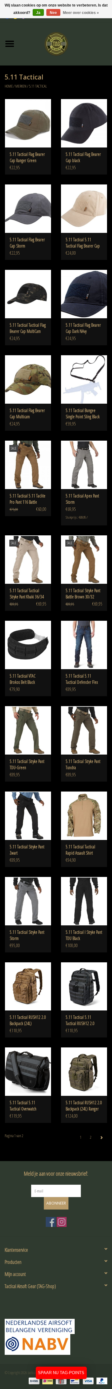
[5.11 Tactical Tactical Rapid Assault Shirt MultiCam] (84, 815)
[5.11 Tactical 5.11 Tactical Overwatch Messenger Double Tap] (28, 1071)
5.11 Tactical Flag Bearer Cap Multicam (27, 413)
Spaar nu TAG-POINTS (61, 1372)
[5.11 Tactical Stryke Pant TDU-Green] (28, 730)
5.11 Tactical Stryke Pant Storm (27, 935)
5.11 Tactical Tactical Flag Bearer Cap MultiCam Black (28, 328)
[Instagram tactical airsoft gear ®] (62, 1222)
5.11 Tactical (38, 86)
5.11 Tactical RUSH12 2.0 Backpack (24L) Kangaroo (28, 1020)
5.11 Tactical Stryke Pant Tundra (83, 764)
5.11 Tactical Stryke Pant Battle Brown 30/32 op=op (83, 594)
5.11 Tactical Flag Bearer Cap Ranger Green (27, 157)
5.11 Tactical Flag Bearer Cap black (83, 157)
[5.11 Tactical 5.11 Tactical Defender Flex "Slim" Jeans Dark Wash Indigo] (84, 644)
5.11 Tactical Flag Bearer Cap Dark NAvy (83, 328)
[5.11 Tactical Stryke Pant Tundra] (84, 730)
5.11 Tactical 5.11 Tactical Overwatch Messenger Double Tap (27, 1106)
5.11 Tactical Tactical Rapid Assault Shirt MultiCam (80, 850)
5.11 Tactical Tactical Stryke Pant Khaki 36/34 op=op (27, 594)
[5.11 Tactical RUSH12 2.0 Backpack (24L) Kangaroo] (28, 986)
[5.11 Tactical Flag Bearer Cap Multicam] (28, 379)
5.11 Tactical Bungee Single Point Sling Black (83, 413)
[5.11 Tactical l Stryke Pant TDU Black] (84, 901)
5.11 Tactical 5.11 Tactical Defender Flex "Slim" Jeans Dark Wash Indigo (83, 679)
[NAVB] (56, 1326)
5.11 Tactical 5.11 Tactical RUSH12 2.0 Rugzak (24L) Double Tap (81, 1020)
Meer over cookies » (81, 13)
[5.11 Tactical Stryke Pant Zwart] (28, 815)
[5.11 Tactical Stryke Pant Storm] (28, 901)
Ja (38, 13)
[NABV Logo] (56, 1344)
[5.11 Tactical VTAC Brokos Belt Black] (28, 644)
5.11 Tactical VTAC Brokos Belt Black (22, 679)
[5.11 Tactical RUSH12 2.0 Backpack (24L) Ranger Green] (84, 1071)
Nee (53, 13)
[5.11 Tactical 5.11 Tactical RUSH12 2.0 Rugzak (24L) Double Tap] (84, 986)
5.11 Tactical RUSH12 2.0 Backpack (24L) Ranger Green (84, 1106)
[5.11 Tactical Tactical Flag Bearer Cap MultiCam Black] (28, 294)
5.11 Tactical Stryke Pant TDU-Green (27, 764)
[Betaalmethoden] (33, 1380)
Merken (20, 86)
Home (9, 86)
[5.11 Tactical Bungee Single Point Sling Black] (84, 379)
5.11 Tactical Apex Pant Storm (82, 499)
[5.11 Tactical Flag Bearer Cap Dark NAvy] (84, 294)
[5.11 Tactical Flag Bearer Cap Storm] (28, 208)
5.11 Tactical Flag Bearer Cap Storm (27, 243)
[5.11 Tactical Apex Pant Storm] (84, 464)
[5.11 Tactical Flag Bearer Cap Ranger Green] (28, 123)
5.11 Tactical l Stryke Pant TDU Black (84, 935)
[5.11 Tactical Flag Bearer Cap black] (84, 123)
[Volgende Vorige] (101, 1137)
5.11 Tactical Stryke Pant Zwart (27, 850)
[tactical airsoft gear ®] (65, 43)
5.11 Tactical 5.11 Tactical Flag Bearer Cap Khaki (83, 243)
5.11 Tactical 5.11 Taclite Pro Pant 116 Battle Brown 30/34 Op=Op (27, 499)
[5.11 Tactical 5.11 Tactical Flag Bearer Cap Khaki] (84, 208)
